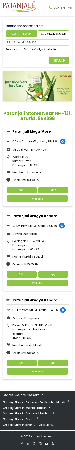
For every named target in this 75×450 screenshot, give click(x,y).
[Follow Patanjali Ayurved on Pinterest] (34, 444)
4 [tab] (46, 96)
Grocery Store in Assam (18, 419)
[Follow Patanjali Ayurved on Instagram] (40, 444)
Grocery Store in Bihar (17, 424)
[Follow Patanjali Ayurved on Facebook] (22, 444)
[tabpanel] (37, 86)
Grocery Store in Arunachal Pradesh (27, 413)
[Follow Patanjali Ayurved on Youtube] (46, 444)
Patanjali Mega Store (31, 131)
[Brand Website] (53, 444)
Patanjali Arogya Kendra (35, 215)
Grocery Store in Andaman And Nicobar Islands (34, 402)
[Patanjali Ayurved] (19, 7)
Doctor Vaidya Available (40, 49)
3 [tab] (40, 96)
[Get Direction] (63, 141)
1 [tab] (29, 96)
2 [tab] (35, 96)
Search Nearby (21, 34)
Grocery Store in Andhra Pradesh (25, 407)
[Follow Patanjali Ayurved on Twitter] (28, 444)
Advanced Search (53, 34)
